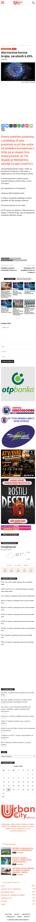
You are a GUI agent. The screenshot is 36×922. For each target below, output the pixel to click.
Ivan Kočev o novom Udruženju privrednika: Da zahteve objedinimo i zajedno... (23, 870)
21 (23, 786)
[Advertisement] (18, 24)
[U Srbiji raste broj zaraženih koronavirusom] (29, 286)
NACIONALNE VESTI (6, 49)
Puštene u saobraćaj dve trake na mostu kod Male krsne (20, 596)
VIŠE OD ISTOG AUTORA (23, 279)
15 (28, 782)
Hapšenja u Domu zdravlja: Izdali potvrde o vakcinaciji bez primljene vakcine (29, 311)
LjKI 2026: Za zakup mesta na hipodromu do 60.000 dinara (17, 694)
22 (28, 786)
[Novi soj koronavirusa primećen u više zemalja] (18, 286)
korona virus (17, 260)
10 (3, 782)
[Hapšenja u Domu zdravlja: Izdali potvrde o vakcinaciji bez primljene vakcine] (29, 304)
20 (18, 786)
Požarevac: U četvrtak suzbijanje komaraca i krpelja (17, 716)
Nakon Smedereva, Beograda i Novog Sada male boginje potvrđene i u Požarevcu (18, 311)
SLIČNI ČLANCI (10, 279)
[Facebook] (12, 835)
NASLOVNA (8, 914)
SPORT (3, 904)
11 (8, 782)
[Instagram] (16, 835)
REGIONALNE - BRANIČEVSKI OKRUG (13, 895)
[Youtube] (24, 835)
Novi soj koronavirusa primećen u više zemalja (17, 292)
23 (32, 786)
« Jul (2, 796)
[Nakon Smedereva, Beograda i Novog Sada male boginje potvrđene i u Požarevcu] (18, 304)
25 (8, 789)
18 (8, 786)
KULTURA (4, 901)
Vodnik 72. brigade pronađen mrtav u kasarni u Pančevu (16, 722)
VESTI (14, 49)
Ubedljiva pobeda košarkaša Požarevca (9, 269)
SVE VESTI (17, 914)
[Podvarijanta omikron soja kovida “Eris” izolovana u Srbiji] (6, 304)
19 (13, 786)
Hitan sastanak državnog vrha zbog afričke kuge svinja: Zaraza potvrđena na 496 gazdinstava (6, 294)
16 (32, 782)
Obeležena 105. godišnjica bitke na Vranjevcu (28, 270)
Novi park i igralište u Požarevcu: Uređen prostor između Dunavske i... (22, 860)
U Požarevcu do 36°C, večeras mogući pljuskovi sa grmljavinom (17, 736)
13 (18, 782)
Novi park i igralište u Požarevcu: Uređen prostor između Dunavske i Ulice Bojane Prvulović (16, 701)
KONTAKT (27, 916)
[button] (33, 3)
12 (13, 782)
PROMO (19, 916)
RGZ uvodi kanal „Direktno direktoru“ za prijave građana (16, 743)
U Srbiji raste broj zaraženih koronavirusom (29, 292)
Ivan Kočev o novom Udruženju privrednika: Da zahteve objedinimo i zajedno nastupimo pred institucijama (16, 709)
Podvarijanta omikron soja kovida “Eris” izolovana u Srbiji (6, 310)
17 (3, 786)
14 (23, 782)
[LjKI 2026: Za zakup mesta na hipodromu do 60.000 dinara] (6, 851)
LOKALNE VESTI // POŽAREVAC (11, 889)
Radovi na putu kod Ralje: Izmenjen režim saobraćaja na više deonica (18, 729)
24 (3, 789)
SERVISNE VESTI (6, 898)
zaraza (24, 260)
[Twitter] (20, 835)
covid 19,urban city (15, 258)
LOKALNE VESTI (10, 916)
